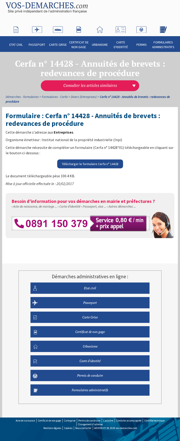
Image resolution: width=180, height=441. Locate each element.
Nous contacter (83, 428)
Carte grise (69, 420)
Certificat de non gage (79, 44)
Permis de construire (89, 420)
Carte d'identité (121, 44)
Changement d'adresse (90, 424)
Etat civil (16, 45)
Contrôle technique (154, 420)
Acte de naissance (25, 420)
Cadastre (108, 420)
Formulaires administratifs (163, 44)
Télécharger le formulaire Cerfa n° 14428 (90, 164)
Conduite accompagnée (128, 420)
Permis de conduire (90, 375)
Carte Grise (58, 45)
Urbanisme (100, 45)
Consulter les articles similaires (90, 85)
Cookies (68, 428)
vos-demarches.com (126, 428)
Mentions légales (52, 428)
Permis (141, 45)
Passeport (37, 45)
